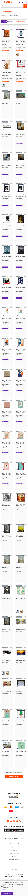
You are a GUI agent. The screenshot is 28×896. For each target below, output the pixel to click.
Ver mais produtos (14, 776)
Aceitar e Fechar (7, 893)
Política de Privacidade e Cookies (11, 890)
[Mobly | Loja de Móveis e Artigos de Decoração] (8, 2)
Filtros (5, 21)
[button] (11, 21)
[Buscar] (25, 6)
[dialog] (14, 888)
